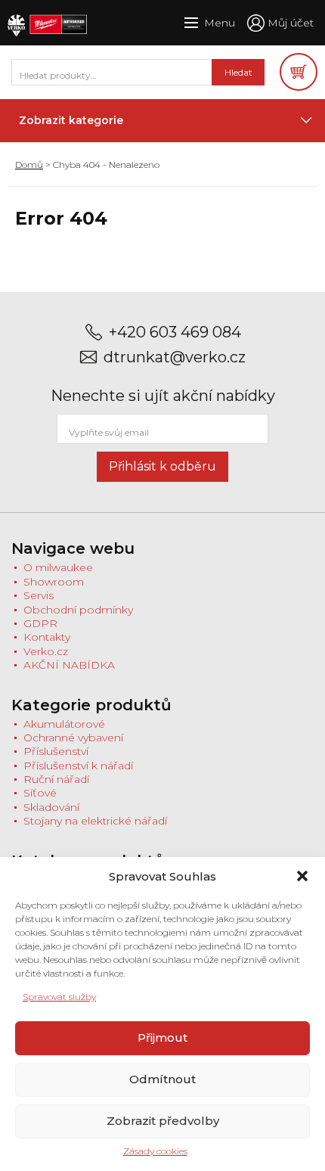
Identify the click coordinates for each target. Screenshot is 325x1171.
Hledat (238, 72)
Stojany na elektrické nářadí (95, 821)
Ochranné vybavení (73, 737)
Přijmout (162, 1037)
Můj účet (291, 23)
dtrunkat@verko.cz (175, 357)
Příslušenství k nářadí (78, 765)
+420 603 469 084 (175, 332)
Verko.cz (45, 651)
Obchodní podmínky (78, 610)
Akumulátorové (64, 724)
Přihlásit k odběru (162, 466)
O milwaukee (58, 567)
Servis (38, 595)
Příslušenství (55, 751)
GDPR (40, 623)
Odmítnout (162, 1079)
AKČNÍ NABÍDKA (69, 665)
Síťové (40, 793)
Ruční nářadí (56, 779)
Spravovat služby (59, 996)
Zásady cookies (155, 1151)
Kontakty (46, 637)
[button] (302, 876)
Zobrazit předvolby (163, 1121)
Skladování (51, 807)
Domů (29, 164)
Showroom (53, 582)
